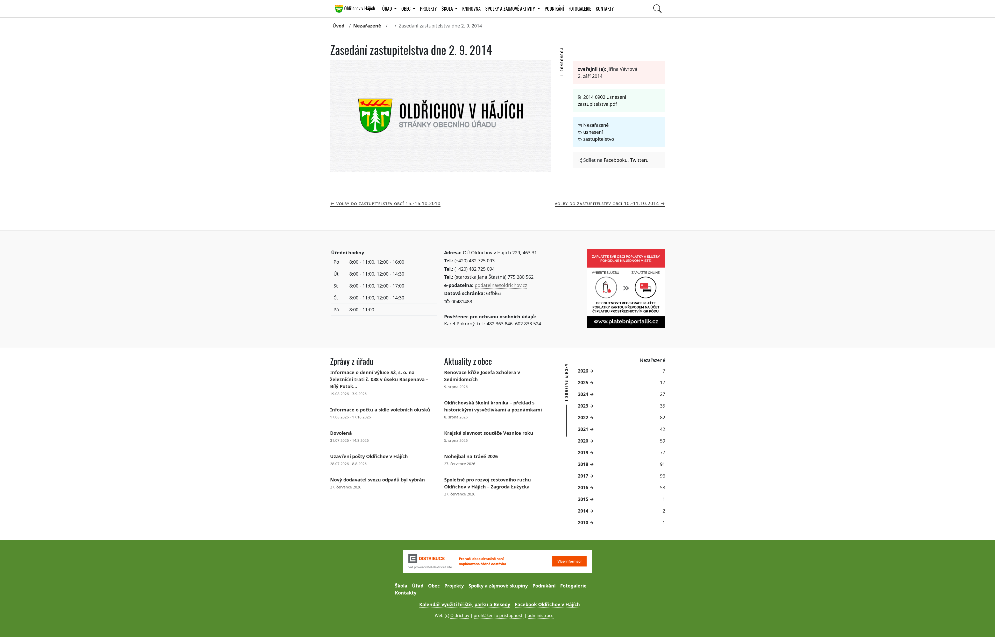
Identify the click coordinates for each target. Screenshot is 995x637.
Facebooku (616, 160)
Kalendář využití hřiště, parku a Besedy (464, 604)
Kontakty (605, 8)
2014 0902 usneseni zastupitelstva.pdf (602, 100)
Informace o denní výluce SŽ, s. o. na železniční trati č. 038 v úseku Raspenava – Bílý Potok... (379, 379)
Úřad (417, 586)
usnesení (593, 132)
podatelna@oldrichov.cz (501, 285)
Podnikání (554, 8)
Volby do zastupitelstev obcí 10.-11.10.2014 (607, 203)
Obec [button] (406, 8)
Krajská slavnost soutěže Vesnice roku (488, 433)
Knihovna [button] (471, 8)
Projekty (428, 8)
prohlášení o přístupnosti (498, 615)
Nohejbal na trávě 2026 (471, 456)
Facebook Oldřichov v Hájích (547, 604)
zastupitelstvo (598, 139)
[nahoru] (983, 625)
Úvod (338, 26)
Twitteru (639, 160)
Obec (434, 586)
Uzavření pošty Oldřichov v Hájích (369, 456)
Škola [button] (448, 8)
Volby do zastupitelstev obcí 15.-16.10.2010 (388, 203)
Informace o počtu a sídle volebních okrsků (380, 410)
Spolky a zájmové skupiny (498, 586)
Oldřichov (459, 615)
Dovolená (341, 433)
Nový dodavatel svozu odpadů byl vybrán (377, 480)
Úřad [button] (387, 8)
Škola (401, 586)
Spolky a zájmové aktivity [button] (510, 8)
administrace (540, 615)
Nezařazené (367, 26)
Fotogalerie (579, 8)
